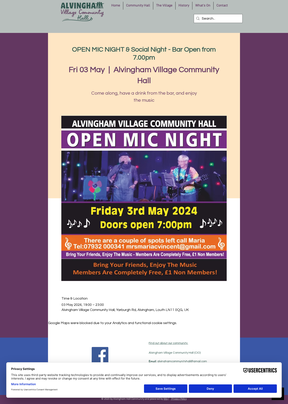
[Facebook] (100, 355)
